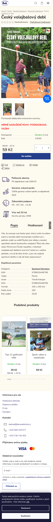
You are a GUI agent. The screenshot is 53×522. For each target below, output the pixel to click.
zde (27, 501)
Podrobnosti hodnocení (40, 22)
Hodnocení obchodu (11, 400)
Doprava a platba (9, 404)
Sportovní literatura (41, 269)
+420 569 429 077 (17, 430)
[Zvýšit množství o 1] (48, 148)
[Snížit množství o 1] (36, 148)
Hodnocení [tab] (35, 225)
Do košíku (26, 156)
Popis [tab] (14, 225)
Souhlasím (25, 516)
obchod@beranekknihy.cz (20, 424)
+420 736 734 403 (17, 435)
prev (3, 330)
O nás (5, 408)
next (50, 330)
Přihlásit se (11, 486)
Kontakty (6, 412)
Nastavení (25, 508)
